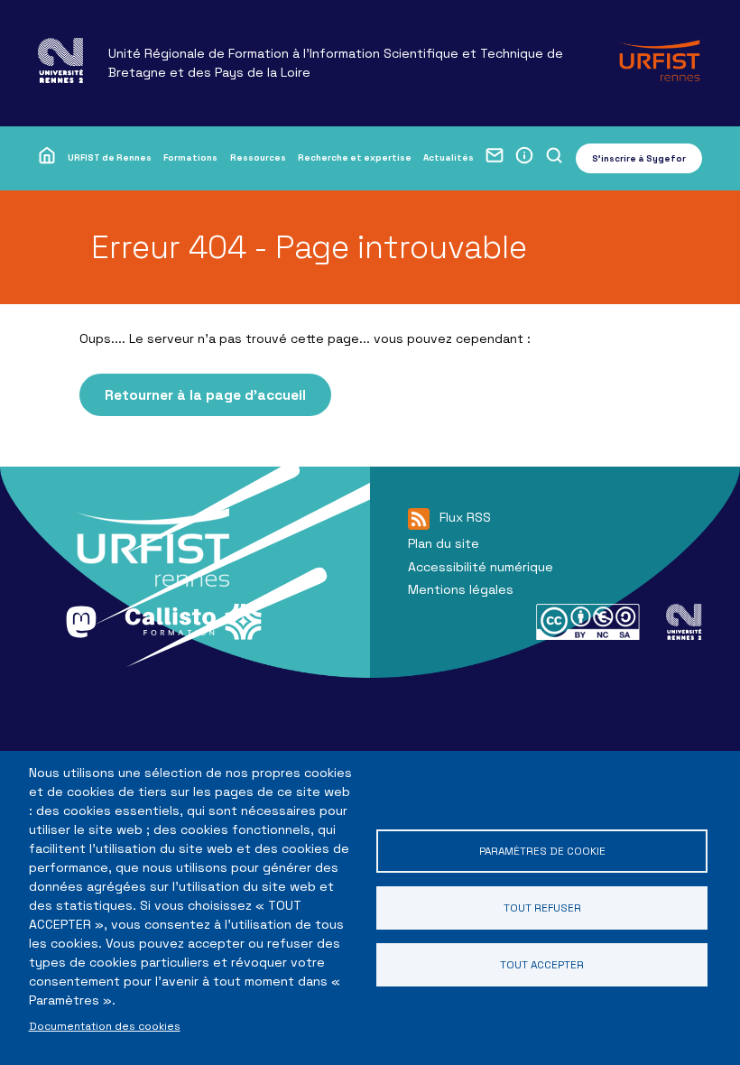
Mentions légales (460, 589)
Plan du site (443, 543)
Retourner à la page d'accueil (205, 394)
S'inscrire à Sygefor (639, 158)
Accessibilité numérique (480, 567)
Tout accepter (542, 964)
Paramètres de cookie (542, 850)
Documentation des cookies (104, 1026)
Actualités (448, 157)
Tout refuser (542, 907)
